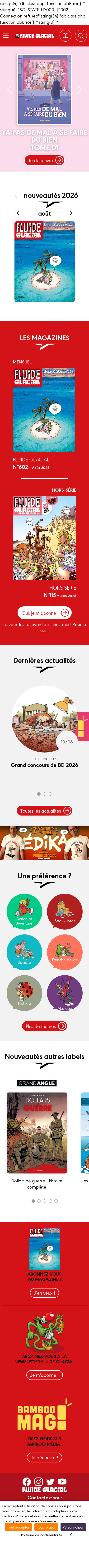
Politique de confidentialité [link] (41, 1534)
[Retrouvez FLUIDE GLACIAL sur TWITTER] (50, 1481)
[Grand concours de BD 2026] (44, 719)
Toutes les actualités (40, 810)
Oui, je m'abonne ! (40, 613)
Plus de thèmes (41, 1026)
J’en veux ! (44, 1292)
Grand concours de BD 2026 (44, 765)
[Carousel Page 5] (56, 1201)
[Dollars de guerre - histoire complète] (37, 1175)
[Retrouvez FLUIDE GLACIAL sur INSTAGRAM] (38, 1481)
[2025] (15, 196)
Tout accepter (18, 1527)
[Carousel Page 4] (50, 1201)
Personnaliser (73, 1527)
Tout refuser (46, 1527)
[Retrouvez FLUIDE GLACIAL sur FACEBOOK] (27, 1481)
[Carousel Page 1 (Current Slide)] (39, 794)
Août (44, 213)
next (79, 89)
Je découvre (40, 160)
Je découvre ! (44, 1457)
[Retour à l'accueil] (36, 35)
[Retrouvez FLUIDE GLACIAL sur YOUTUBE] (62, 1481)
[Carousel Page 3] (50, 794)
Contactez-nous (45, 1497)
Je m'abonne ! (44, 1375)
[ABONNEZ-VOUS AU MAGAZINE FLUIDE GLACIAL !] (65, 36)
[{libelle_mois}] (17, 213)
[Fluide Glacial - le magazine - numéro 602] (44, 261)
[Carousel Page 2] (44, 794)
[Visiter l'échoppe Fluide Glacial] (44, 843)
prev (10, 89)
